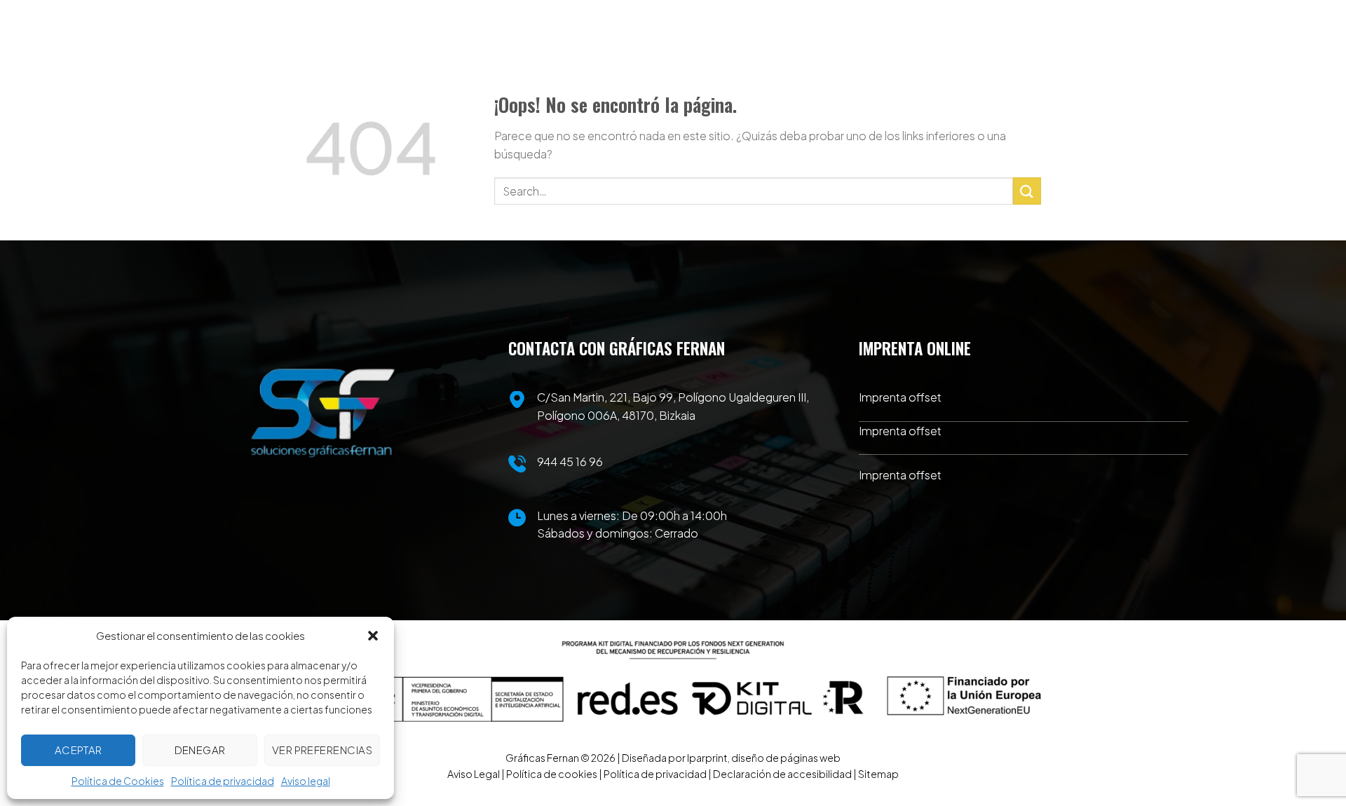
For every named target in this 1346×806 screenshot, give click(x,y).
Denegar (200, 749)
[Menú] (1029, 56)
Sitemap (878, 773)
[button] (373, 636)
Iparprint (707, 757)
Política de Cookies (118, 780)
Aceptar (78, 749)
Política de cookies (551, 773)
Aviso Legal (473, 773)
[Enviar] (1027, 191)
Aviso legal (305, 780)
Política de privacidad (222, 780)
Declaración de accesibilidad (782, 773)
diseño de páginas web (786, 757)
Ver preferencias (322, 749)
